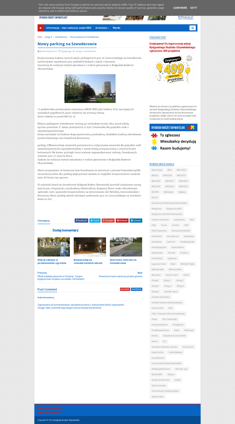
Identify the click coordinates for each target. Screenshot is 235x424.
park (170, 308)
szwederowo (61, 37)
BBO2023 (156, 186)
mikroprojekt (158, 269)
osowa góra (157, 308)
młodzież (156, 275)
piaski (154, 319)
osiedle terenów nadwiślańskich (167, 302)
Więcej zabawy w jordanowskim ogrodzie (52, 261)
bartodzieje (157, 170)
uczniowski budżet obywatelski (166, 363)
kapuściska (157, 253)
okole (186, 275)
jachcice (171, 242)
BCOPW (155, 192)
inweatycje (189, 236)
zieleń (177, 380)
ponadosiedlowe (159, 324)
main (173, 264)
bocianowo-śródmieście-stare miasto (169, 203)
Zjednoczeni (157, 396)
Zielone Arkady (159, 385)
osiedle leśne (170, 291)
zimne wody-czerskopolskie (165, 391)
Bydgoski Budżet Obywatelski (66, 420)
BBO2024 (169, 186)
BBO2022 (183, 181)
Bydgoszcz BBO (174, 208)
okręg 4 (48, 37)
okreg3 (155, 280)
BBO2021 (169, 181)
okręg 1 (167, 280)
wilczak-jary (181, 369)
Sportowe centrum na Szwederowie (123, 261)
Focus (164, 225)
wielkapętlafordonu (161, 369)
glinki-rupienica (159, 231)
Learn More (180, 8)
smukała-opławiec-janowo (164, 347)
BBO (170, 170)
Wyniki (116, 27)
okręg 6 (155, 291)
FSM (186, 225)
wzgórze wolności (160, 380)
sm (164, 341)
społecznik (188, 347)
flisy (154, 225)
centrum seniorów (160, 219)
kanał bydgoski (159, 247)
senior (155, 341)
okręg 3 (155, 286)
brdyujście (156, 208)
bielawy (182, 192)
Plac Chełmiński (169, 319)
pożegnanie (178, 324)
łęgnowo (172, 258)
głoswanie (157, 236)
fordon (175, 225)
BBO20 (155, 175)
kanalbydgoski (187, 242)
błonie (155, 197)
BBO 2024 (181, 170)
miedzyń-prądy (187, 264)
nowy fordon (172, 275)
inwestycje (156, 242)
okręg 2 (179, 280)
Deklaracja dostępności (50, 408)
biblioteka (168, 192)
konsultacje (157, 258)
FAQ (192, 219)
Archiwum (101, 27)
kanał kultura (178, 247)
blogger (125, 289)
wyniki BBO (157, 374)
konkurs (184, 253)
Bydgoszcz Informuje (49, 412)
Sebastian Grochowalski (174, 336)
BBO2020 (156, 181)
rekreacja (188, 330)
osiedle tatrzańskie (161, 297)
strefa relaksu (175, 352)
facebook (136, 289)
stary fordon (158, 352)
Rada (176, 330)
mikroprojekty (175, 269)
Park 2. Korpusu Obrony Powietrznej (168, 313)
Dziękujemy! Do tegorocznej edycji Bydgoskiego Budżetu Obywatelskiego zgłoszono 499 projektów (172, 47)
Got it (193, 8)
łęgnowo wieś (159, 264)
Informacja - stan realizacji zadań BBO (68, 27)
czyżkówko (179, 219)
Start (40, 37)
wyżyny (171, 374)
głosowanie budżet (181, 231)
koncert (171, 253)
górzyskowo (173, 236)
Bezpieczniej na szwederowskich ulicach (88, 261)
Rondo (155, 336)
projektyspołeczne (160, 330)
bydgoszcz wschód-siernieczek (167, 214)
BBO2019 (181, 175)
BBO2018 (167, 175)
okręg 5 (180, 286)
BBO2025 (183, 186)
